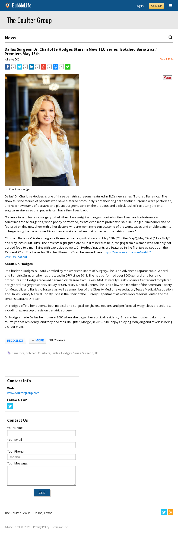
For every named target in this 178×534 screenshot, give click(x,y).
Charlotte (44, 353)
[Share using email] (55, 68)
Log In (140, 6)
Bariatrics (18, 353)
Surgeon (87, 353)
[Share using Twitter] (19, 68)
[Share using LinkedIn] (31, 68)
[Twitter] (10, 408)
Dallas (56, 353)
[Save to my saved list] (67, 68)
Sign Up (156, 6)
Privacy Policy (41, 527)
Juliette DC (12, 59)
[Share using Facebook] (7, 68)
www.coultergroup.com (23, 393)
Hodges (66, 353)
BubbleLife (21, 5)
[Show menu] (169, 6)
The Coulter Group (29, 20)
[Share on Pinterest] (167, 79)
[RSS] (170, 512)
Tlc (96, 353)
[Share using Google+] (43, 68)
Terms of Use (60, 527)
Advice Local (12, 527)
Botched (31, 353)
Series (77, 353)
